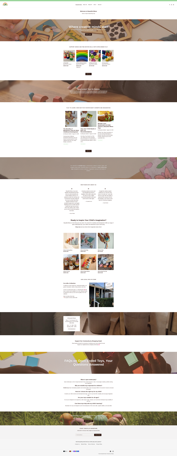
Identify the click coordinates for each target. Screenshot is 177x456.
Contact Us (77, 444)
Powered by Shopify (110, 453)
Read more (100, 140)
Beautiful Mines (103, 453)
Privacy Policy (99, 444)
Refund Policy (84, 444)
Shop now (88, 34)
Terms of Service (91, 444)
